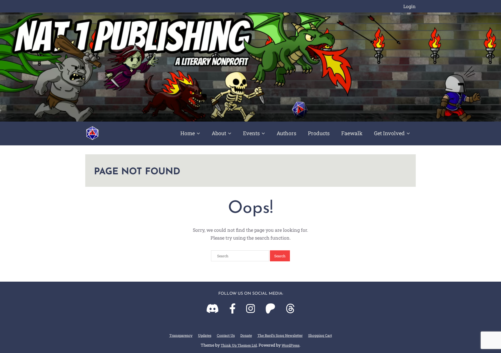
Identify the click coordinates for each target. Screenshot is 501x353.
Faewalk (351, 133)
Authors (286, 133)
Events (251, 133)
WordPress (290, 345)
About (219, 133)
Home (187, 133)
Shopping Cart (320, 335)
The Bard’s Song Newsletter (280, 335)
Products (319, 133)
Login (409, 6)
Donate (246, 335)
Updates (204, 335)
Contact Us (226, 335)
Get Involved (389, 133)
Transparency (181, 335)
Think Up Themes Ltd (239, 345)
